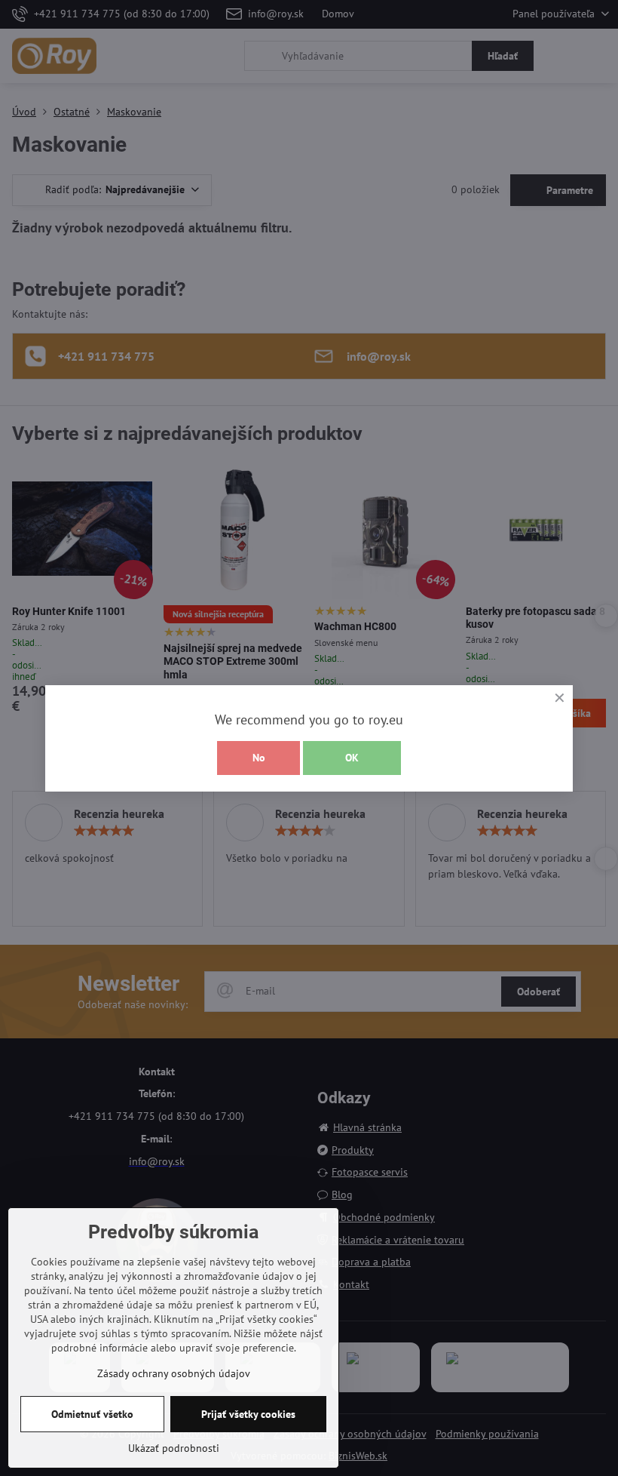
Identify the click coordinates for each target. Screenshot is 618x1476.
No (258, 757)
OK (352, 757)
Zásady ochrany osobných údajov (173, 1373)
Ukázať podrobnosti (173, 1448)
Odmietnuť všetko (92, 1414)
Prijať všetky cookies (248, 1414)
